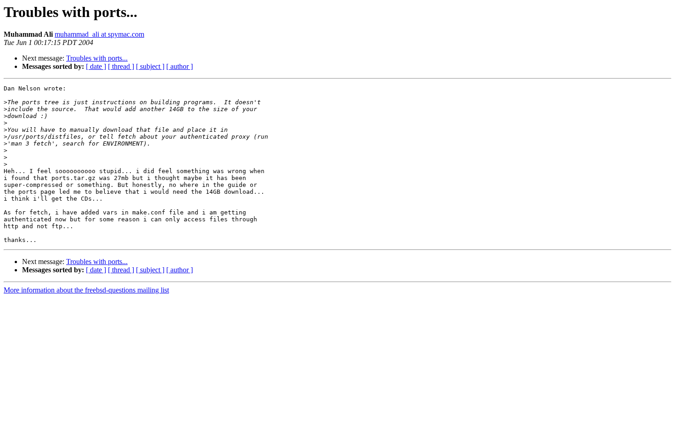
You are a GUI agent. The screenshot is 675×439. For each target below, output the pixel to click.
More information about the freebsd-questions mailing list (86, 290)
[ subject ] (150, 66)
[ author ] (179, 66)
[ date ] (96, 66)
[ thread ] (121, 66)
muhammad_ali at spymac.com (99, 34)
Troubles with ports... (97, 58)
